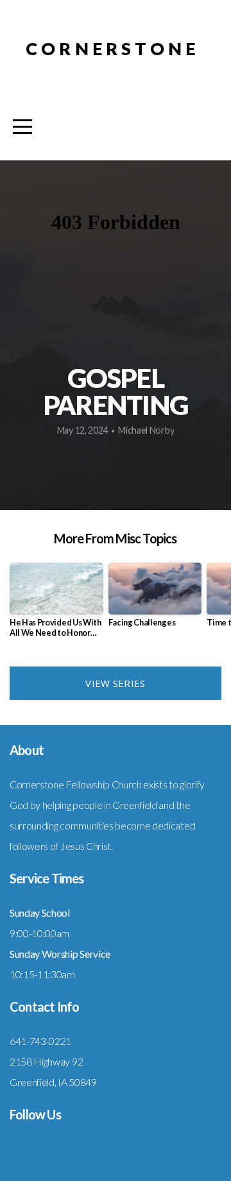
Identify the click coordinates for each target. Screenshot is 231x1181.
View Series (115, 683)
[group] (56, 605)
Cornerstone (112, 48)
